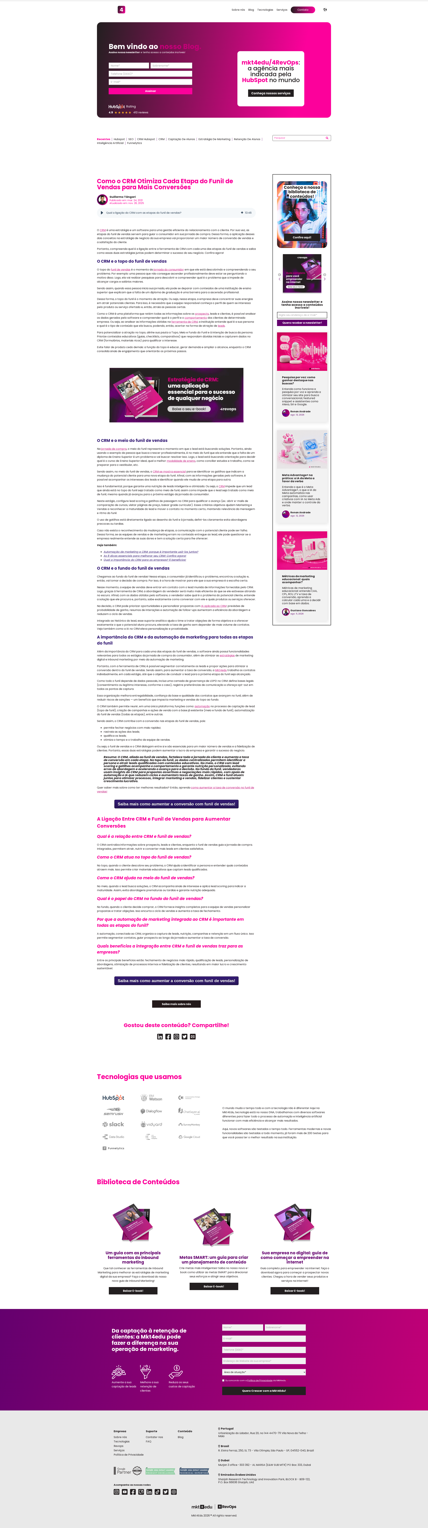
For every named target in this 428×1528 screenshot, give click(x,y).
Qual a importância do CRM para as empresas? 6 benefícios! (145, 560)
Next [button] (324, 275)
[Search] (327, 138)
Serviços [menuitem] (282, 10)
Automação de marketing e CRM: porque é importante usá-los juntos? (151, 552)
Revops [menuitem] (118, 1446)
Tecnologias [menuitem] (265, 10)
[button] (102, 212)
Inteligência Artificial (110, 143)
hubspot (119, 139)
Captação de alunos (181, 139)
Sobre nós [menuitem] (238, 10)
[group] (176, 213)
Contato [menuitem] (302, 10)
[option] (302, 274)
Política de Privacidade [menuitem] (129, 1455)
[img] (242, 213)
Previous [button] (279, 275)
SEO (131, 139)
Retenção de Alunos (247, 139)
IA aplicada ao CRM (213, 606)
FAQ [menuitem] (148, 1441)
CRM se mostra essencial (169, 471)
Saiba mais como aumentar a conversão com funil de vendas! (176, 804)
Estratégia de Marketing (214, 139)
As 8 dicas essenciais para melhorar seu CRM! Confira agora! (145, 556)
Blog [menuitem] (251, 10)
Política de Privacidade (260, 1380)
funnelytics (134, 143)
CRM (161, 139)
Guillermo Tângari (123, 197)
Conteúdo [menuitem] (185, 1431)
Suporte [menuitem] (151, 1431)
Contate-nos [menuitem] (154, 1437)
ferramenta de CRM (184, 322)
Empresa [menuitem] (120, 1431)
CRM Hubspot (146, 139)
